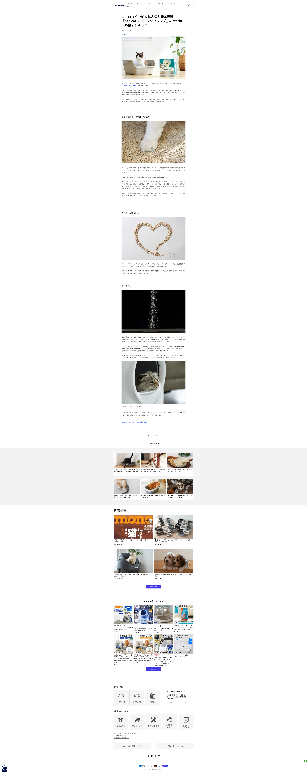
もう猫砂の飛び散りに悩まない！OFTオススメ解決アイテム (153, 497)
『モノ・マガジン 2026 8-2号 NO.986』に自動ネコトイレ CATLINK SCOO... (131, 541)
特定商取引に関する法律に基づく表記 (125, 733)
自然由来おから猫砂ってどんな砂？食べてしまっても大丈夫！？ (180, 470)
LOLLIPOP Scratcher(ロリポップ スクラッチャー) (163, 629)
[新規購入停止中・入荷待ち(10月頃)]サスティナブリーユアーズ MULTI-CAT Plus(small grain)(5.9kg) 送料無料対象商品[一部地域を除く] (123, 658)
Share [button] (124, 34)
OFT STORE (151, 769)
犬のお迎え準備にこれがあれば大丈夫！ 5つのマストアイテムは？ (173, 575)
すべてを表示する (153, 586)
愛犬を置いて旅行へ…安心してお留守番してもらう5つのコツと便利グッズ (153, 470)
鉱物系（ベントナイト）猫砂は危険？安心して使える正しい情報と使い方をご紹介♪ (126, 471)
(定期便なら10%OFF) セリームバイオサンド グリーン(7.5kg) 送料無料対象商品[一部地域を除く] (183, 627)
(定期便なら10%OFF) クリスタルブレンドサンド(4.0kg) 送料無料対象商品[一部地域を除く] (123, 627)
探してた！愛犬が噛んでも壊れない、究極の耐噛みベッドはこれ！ (180, 497)
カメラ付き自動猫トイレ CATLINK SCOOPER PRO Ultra (143, 629)
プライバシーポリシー (120, 735)
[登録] (185, 703)
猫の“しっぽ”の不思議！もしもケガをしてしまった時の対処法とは (126, 497)
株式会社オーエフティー (121, 738)
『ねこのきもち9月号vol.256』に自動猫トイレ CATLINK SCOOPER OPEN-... (131, 575)
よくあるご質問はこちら (132, 746)
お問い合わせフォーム (174, 746)
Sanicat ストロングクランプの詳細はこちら (135, 422)
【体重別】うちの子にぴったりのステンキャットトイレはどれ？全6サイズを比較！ (172, 541)
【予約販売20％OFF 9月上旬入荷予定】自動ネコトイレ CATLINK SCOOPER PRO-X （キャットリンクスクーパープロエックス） (163, 660)
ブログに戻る (154, 435)
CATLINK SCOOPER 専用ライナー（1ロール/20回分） (183, 656)
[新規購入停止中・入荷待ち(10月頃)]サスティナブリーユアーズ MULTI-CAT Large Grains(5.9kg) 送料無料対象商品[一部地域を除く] (143, 657)
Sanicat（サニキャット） (130, 85)
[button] (131, 3)
